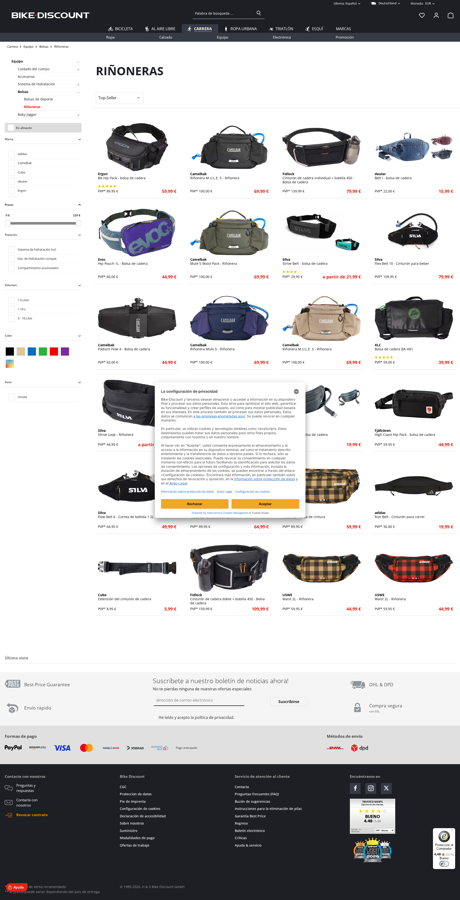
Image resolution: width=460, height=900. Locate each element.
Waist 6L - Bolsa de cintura (303, 515)
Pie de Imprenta (133, 801)
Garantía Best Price (250, 816)
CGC (123, 787)
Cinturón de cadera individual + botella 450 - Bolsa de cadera (318, 178)
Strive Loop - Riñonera (115, 433)
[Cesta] (449, 15)
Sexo (8, 382)
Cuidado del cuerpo (33, 69)
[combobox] (223, 13)
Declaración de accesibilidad (143, 816)
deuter (22, 181)
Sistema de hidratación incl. (37, 249)
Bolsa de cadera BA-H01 (394, 347)
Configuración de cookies (140, 808)
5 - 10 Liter (25, 318)
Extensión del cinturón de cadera (124, 597)
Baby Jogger (27, 114)
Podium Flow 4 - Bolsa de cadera (124, 347)
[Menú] (452, 831)
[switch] (444, 864)
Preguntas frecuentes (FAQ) (257, 794)
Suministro (128, 830)
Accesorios (26, 76)
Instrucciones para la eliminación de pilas (268, 808)
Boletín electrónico (250, 830)
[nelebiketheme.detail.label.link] (137, 147)
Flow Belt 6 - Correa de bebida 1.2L (126, 515)
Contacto (242, 787)
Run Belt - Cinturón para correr (400, 515)
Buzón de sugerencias (252, 801)
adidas (22, 154)
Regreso (241, 823)
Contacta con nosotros (27, 802)
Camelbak (25, 163)
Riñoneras (32, 106)
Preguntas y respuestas (26, 788)
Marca (9, 139)
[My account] (436, 15)
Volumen (11, 285)
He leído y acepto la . (196, 717)
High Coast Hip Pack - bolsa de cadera (405, 433)
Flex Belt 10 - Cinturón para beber (402, 262)
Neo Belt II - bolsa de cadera (305, 433)
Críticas (241, 838)
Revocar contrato (32, 814)
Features (11, 235)
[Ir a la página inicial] (50, 15)
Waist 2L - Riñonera (298, 597)
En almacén (24, 128)
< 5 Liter (23, 300)
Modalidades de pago (137, 838)
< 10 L (22, 309)
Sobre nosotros (132, 823)
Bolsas (23, 91)
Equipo (17, 61)
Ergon (22, 190)
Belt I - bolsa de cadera (393, 176)
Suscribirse (288, 701)
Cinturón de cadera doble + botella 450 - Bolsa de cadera (227, 599)
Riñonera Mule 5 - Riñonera (212, 347)
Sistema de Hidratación (36, 84)
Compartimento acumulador (38, 268)
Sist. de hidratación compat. (37, 258)
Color (8, 336)
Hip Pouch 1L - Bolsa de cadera (123, 262)
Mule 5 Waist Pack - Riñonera (213, 262)
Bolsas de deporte (38, 99)
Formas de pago (21, 736)
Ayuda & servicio (248, 845)
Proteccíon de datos (136, 794)
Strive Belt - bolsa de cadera (305, 262)
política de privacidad (214, 717)
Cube (21, 172)
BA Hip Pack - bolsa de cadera (122, 176)
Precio (9, 205)
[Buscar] (258, 13)
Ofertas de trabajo (134, 845)
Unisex (22, 397)
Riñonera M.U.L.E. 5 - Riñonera (214, 176)
